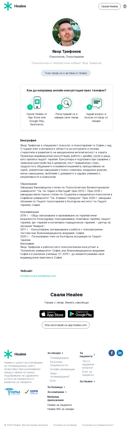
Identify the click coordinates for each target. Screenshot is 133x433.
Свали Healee (109, 6)
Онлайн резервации (62, 369)
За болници (54, 387)
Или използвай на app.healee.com (66, 325)
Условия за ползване (65, 425)
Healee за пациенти (59, 405)
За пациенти (86, 354)
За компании (55, 392)
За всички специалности (59, 363)
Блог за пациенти (88, 373)
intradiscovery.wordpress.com (38, 275)
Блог (53, 380)
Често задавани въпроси (88, 364)
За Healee (86, 381)
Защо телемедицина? (60, 375)
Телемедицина (59, 357)
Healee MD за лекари (60, 409)
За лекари (54, 353)
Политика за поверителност (98, 425)
